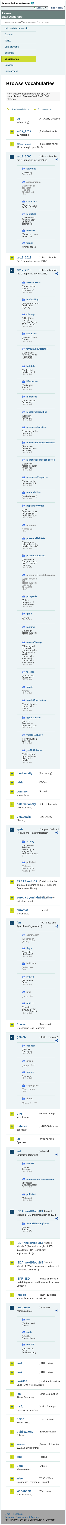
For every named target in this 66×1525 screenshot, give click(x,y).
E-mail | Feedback (14, 1514)
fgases (21, 1024)
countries (31, 201)
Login (39, 8)
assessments (32, 282)
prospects (31, 596)
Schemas (9, 52)
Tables (8, 40)
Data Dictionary (29, 22)
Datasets (9, 34)
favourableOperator (32, 348)
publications (25, 1431)
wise (20, 1478)
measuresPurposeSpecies (32, 459)
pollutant (31, 1194)
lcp (19, 1393)
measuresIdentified (32, 412)
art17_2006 (24, 156)
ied (19, 1151)
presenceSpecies (32, 555)
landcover (23, 1307)
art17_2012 (24, 257)
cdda (20, 782)
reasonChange (32, 642)
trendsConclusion (32, 700)
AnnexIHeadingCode (32, 1223)
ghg (19, 1113)
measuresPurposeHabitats (32, 442)
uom (20, 1465)
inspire (21, 1294)
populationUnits (32, 505)
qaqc (29, 613)
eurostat (22, 910)
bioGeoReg (32, 299)
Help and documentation (17, 28)
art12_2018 (24, 143)
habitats (30, 366)
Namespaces (11, 71)
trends (29, 243)
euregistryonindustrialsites (27, 897)
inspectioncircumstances (32, 1179)
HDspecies (32, 381)
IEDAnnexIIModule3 (27, 1242)
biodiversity (24, 773)
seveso (21, 1444)
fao (19, 922)
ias (19, 1138)
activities (31, 168)
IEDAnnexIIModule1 (27, 1211)
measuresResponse (32, 477)
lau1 (19, 1363)
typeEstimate (32, 717)
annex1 (30, 1163)
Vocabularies (12, 59)
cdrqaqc (30, 314)
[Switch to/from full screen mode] (45, 8)
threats (30, 671)
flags (29, 948)
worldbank (24, 1491)
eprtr (20, 829)
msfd (20, 1406)
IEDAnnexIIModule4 (27, 1262)
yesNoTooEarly (32, 735)
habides (22, 1126)
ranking (30, 627)
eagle (29, 1332)
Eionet (18, 22)
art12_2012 (24, 131)
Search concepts (45, 109)
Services (9, 65)
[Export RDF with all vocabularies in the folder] (56, 160)
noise (20, 1419)
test (19, 1456)
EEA (19, 3)
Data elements (12, 46)
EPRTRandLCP (27, 881)
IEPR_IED (23, 1278)
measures (31, 396)
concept (30, 1045)
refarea (30, 976)
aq (18, 118)
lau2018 (22, 1381)
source (30, 1072)
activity (30, 841)
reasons (30, 230)
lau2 (19, 1372)
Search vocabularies (20, 109)
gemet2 (22, 1037)
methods (31, 214)
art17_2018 (24, 270)
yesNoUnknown (32, 750)
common (23, 791)
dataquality (24, 816)
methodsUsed (32, 492)
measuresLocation (32, 427)
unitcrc (30, 1003)
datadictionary (26, 804)
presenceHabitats (32, 538)
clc (28, 1319)
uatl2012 (30, 1344)
